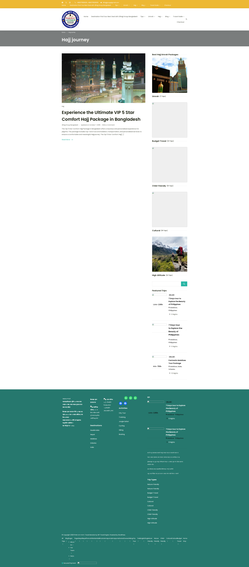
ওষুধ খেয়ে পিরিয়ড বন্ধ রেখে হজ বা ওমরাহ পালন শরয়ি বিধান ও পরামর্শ (162, 473)
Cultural (156, 230)
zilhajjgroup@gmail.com (111, 2)
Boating (122, 434)
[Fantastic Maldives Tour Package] (159, 357)
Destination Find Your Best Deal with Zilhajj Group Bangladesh (90, 5)
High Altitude (158, 275)
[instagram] (70, 3)
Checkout (167, 5)
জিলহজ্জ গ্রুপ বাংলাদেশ (79, 535)
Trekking (122, 417)
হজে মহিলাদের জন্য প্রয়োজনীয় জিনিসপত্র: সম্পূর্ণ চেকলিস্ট (160, 469)
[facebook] (62, 3)
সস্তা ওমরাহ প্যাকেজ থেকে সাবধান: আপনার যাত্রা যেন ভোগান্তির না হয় (163, 457)
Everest (121, 538)
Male (180, 366)
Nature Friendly (153, 484)
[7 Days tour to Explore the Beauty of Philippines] (159, 295)
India (92, 447)
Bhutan (101, 538)
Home (64, 5)
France (88, 538)
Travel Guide (154, 5)
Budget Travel (159, 141)
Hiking (121, 430)
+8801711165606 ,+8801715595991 (87, 2)
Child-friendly (159, 186)
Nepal (92, 434)
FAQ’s (72, 556)
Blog (143, 5)
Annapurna (107, 538)
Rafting (145, 538)
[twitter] (66, 3)
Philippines (173, 310)
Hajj (135, 5)
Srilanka (172, 369)
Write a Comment (108, 125)
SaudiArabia (94, 430)
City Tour (122, 413)
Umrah (125, 5)
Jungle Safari (124, 421)
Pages (70, 538)
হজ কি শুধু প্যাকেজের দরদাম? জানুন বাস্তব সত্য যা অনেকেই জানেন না (162, 453)
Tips (116, 5)
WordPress (121, 535)
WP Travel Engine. (103, 535)
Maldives (173, 307)
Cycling (121, 426)
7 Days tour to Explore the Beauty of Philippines (177, 301)
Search (184, 283)
